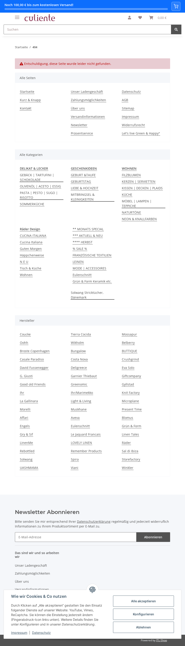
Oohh (24, 342)
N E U (24, 262)
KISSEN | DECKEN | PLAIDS (142, 188)
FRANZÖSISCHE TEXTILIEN (92, 255)
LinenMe (26, 443)
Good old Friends (33, 384)
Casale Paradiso (32, 359)
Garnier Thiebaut (84, 376)
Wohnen (26, 275)
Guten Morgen (31, 249)
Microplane (130, 401)
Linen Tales (130, 434)
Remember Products (86, 451)
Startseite (27, 91)
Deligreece (79, 367)
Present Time (132, 409)
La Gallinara (29, 401)
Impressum (19, 633)
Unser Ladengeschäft (87, 91)
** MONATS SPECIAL (88, 229)
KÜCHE (127, 194)
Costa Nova (79, 359)
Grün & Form (131, 426)
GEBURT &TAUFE (83, 175)
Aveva (75, 417)
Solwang (26, 459)
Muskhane (79, 409)
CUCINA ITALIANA (33, 235)
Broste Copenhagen (35, 351)
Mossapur (129, 334)
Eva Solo (128, 367)
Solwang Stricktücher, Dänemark (87, 294)
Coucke (25, 334)
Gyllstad (128, 384)
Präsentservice (82, 133)
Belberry (128, 342)
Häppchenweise (32, 255)
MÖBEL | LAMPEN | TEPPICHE (137, 203)
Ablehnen (143, 627)
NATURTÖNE (131, 212)
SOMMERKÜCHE (32, 204)
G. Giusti (26, 376)
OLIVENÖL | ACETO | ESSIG (40, 186)
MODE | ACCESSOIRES (89, 268)
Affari (24, 417)
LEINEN (78, 262)
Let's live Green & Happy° (141, 133)
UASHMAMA (29, 468)
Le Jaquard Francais (86, 434)
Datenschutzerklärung (94, 521)
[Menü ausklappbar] (17, 15)
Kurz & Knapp (30, 100)
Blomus (127, 417)
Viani (74, 468)
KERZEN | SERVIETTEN (138, 181)
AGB (125, 100)
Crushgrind (130, 359)
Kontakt (25, 108)
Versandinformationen (88, 116)
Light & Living (81, 401)
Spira (75, 459)
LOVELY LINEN (81, 443)
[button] (129, 17)
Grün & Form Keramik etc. (92, 281)
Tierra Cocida (81, 334)
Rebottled (27, 451)
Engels (25, 426)
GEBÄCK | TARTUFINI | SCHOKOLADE (37, 177)
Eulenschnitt (82, 275)
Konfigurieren (143, 614)
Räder (126, 443)
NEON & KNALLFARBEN (139, 219)
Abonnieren (153, 537)
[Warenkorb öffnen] (175, 6)
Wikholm (77, 342)
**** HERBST (82, 242)
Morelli (25, 409)
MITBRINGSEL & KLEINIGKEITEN (83, 196)
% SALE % (80, 249)
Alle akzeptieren (143, 601)
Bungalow (78, 351)
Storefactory (131, 459)
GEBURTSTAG (81, 181)
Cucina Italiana (31, 242)
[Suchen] (176, 29)
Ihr (22, 392)
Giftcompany (131, 376)
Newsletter (79, 125)
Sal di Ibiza (130, 451)
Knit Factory (131, 392)
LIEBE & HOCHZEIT (84, 188)
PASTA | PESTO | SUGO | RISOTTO (39, 195)
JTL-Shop (161, 640)
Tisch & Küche (30, 268)
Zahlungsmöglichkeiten (88, 100)
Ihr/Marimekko (82, 392)
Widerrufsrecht (133, 125)
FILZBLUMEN (131, 175)
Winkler (127, 468)
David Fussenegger (34, 367)
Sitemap (128, 108)
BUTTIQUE (129, 351)
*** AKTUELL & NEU (88, 235)
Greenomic (79, 384)
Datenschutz (41, 633)
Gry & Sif (26, 434)
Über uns (78, 108)
